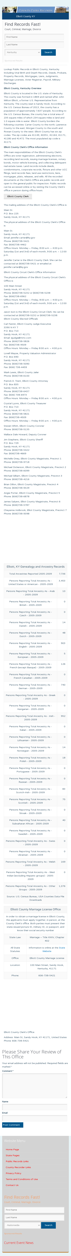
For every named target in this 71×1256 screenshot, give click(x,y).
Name (5, 1101)
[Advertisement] (35, 540)
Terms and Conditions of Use (22, 1179)
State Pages (12, 1155)
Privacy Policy (13, 1173)
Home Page (12, 1149)
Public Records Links (17, 1161)
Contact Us (12, 1185)
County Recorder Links (18, 1167)
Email (5, 1113)
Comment (7, 1071)
